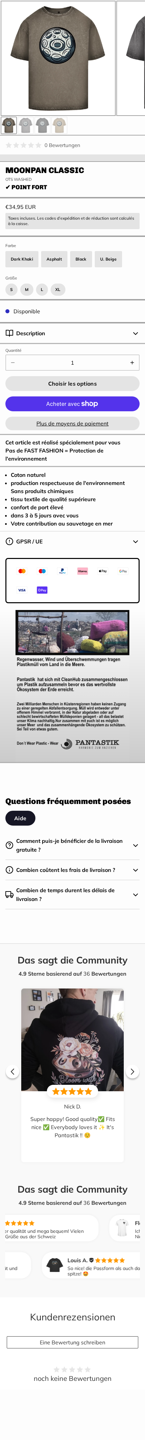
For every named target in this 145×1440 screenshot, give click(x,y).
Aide (20, 818)
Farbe (10, 245)
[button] (72, 383)
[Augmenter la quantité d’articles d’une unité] (132, 362)
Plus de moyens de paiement (72, 423)
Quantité (13, 350)
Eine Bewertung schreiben (72, 1342)
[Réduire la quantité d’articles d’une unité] (13, 362)
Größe (11, 277)
